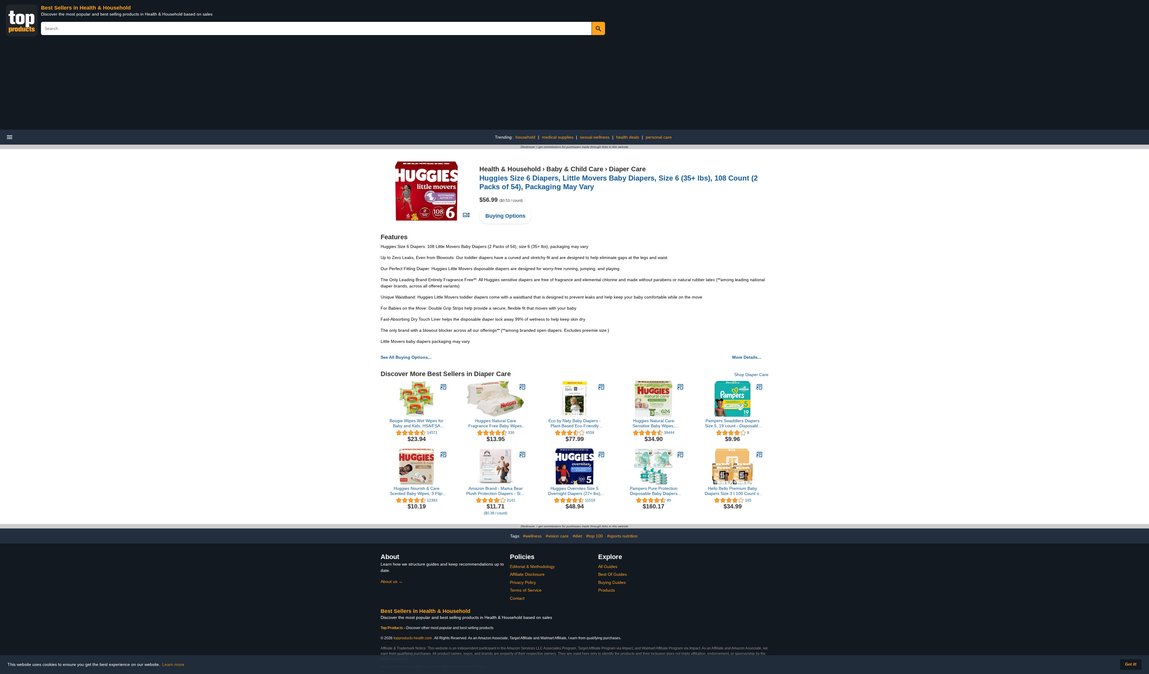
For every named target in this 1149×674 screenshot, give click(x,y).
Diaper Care (627, 169)
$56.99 (501, 199)
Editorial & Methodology (532, 566)
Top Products (392, 628)
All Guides (607, 566)
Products (606, 590)
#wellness (532, 536)
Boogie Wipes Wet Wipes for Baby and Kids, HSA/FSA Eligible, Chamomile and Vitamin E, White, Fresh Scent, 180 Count (417, 423)
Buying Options (505, 216)
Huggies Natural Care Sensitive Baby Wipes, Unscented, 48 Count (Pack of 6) (653, 423)
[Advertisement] (574, 85)
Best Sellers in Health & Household (86, 8)
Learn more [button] (173, 664)
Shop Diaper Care (751, 374)
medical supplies (557, 137)
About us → (392, 581)
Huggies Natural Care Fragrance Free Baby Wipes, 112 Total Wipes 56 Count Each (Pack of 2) (495, 423)
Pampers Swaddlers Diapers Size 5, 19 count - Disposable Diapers (732, 423)
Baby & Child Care (574, 169)
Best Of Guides (612, 574)
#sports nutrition (622, 536)
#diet (577, 536)
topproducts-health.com (412, 638)
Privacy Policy (523, 582)
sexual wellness (595, 137)
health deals (627, 137)
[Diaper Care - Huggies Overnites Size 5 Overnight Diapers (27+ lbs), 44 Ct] (601, 455)
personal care (659, 137)
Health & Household (510, 169)
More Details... (746, 357)
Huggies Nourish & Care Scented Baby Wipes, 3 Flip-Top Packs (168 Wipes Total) (416, 491)
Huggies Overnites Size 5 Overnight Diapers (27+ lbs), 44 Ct (574, 491)
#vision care (557, 536)
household (525, 137)
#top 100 (594, 536)
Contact (517, 598)
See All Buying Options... (406, 357)
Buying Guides (612, 582)
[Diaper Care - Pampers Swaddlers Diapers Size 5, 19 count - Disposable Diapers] (759, 387)
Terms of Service (526, 590)
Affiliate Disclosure (527, 574)
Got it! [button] (1130, 664)
